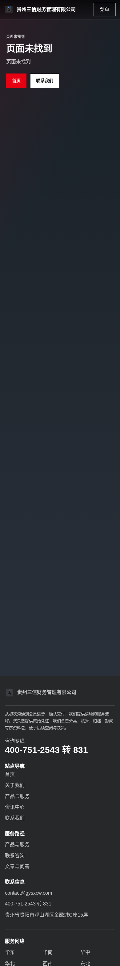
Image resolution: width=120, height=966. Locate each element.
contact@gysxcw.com (28, 893)
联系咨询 (15, 855)
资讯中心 (15, 807)
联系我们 (44, 80)
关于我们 (15, 785)
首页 (16, 80)
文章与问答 (17, 866)
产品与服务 (17, 796)
